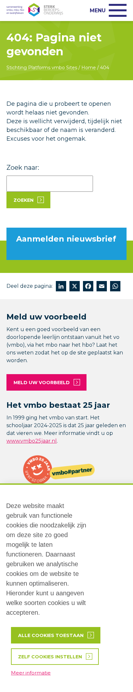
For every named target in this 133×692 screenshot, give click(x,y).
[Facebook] (88, 287)
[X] (74, 287)
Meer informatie (31, 673)
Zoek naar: (22, 167)
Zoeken (24, 200)
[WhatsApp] (115, 287)
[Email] (102, 287)
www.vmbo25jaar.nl (31, 441)
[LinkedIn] (61, 287)
